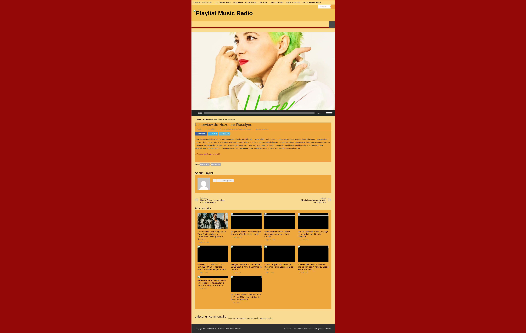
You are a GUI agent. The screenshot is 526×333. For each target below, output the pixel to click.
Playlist (199, 129)
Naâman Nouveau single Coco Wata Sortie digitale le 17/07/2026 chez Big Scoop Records (212, 235)
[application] (263, 113)
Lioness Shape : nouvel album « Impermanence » (212, 200)
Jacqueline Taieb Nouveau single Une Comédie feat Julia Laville (246, 232)
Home (198, 119)
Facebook (264, 2)
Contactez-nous (251, 2)
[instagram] (316, 6)
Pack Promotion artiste (312, 2)
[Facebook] (301, 6)
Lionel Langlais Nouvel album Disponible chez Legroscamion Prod (278, 267)
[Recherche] (333, 7)
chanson (205, 164)
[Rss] (298, 6)
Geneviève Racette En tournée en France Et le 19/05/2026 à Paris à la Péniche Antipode (212, 283)
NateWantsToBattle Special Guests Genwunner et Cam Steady (277, 234)
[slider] (329, 112)
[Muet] (323, 113)
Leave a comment (262, 129)
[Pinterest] (306, 6)
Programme (238, 2)
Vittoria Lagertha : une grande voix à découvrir (313, 200)
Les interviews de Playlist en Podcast (238, 129)
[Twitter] (303, 6)
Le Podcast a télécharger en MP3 (207, 154)
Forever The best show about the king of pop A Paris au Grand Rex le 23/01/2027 (313, 267)
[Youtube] (311, 6)
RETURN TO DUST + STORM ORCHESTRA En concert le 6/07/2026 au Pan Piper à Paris (212, 267)
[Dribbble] (308, 6)
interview (216, 164)
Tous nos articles (276, 2)
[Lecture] (195, 113)
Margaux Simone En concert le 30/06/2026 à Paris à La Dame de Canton (246, 267)
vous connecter (243, 318)
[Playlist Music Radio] (223, 12)
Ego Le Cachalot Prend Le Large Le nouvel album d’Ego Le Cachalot (313, 234)
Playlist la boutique (293, 2)
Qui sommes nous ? (223, 2)
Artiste (205, 119)
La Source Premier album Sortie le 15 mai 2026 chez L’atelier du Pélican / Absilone (246, 297)
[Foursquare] (314, 6)
